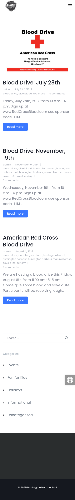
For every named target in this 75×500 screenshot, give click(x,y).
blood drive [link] (10, 93)
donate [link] (23, 255)
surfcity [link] (21, 263)
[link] (70, 380)
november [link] (51, 172)
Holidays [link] (15, 390)
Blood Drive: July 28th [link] (31, 82)
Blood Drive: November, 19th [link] (34, 154)
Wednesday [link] (24, 176)
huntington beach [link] (44, 168)
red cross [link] (39, 93)
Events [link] (13, 365)
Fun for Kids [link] (17, 377)
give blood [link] (25, 93)
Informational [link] (19, 402)
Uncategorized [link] (20, 414)
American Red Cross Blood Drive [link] (30, 241)
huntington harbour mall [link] (43, 259)
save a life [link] (9, 176)
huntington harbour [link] (31, 172)
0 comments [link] (57, 93)
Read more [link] (15, 127)
